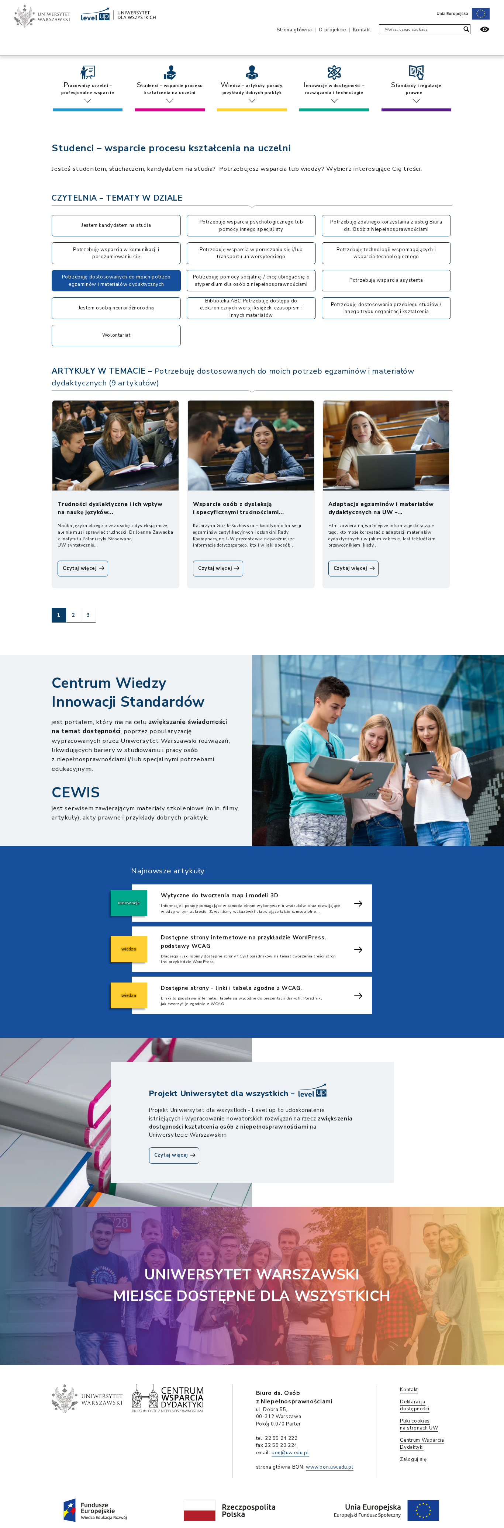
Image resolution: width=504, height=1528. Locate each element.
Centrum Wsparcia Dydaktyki (422, 1444)
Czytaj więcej (177, 1157)
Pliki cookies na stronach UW (419, 1425)
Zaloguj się (413, 1459)
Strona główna (294, 30)
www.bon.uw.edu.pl (329, 1467)
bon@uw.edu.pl (290, 1452)
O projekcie (332, 30)
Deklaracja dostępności (414, 1406)
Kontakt (362, 30)
